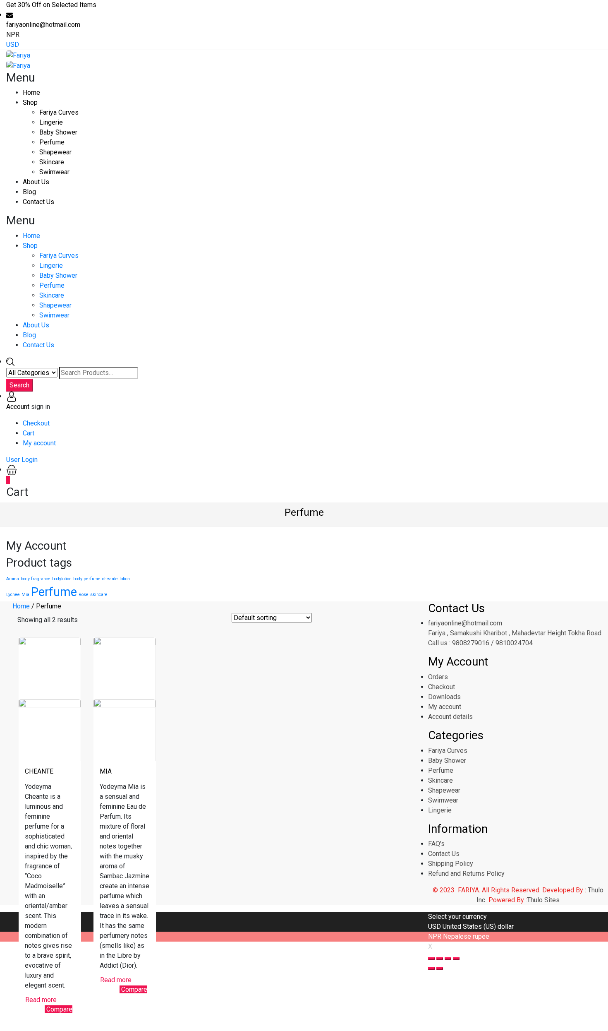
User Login (22, 460)
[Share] (439, 958)
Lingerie (51, 122)
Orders (438, 677)
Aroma (12, 579)
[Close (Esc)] (431, 958)
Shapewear (55, 152)
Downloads (444, 697)
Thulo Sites (543, 900)
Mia (25, 594)
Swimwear (54, 172)
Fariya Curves (59, 112)
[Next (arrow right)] (439, 968)
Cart (28, 433)
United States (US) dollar (478, 926)
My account (39, 443)
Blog (29, 192)
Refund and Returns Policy (466, 873)
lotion (125, 579)
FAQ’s (436, 844)
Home (31, 92)
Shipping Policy (450, 864)
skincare (99, 594)
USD (12, 44)
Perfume (52, 142)
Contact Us (38, 202)
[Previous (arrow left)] (431, 968)
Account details (450, 717)
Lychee (13, 594)
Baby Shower (58, 132)
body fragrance (35, 579)
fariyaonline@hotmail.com (465, 623)
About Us (36, 182)
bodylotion (62, 579)
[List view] (99, 620)
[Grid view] (87, 620)
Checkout (36, 423)
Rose (84, 594)
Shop (30, 102)
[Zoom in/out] (456, 958)
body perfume (87, 579)
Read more (41, 1000)
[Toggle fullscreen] (448, 958)
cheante (110, 579)
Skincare (51, 162)
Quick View (34, 1012)
